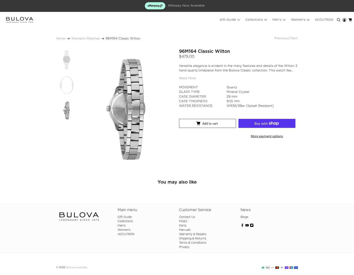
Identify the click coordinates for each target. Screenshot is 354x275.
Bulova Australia (76, 267)
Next (294, 38)
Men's (276, 20)
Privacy (184, 247)
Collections (254, 20)
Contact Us (187, 217)
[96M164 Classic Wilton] (127, 109)
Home (60, 38)
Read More (187, 78)
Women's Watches (85, 38)
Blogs (244, 217)
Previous (281, 38)
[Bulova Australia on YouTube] (247, 226)
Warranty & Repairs (192, 234)
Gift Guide (228, 20)
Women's (298, 20)
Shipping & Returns (192, 238)
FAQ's (183, 221)
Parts (182, 225)
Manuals (185, 230)
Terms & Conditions (192, 243)
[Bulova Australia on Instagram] (252, 226)
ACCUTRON (324, 20)
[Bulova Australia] (19, 20)
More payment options (267, 136)
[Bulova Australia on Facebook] (242, 226)
